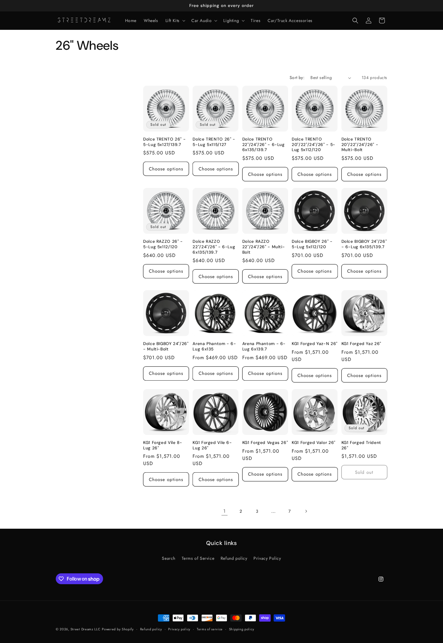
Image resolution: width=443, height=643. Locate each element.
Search (168, 558)
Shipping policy (241, 629)
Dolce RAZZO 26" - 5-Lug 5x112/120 (163, 244)
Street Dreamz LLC (86, 629)
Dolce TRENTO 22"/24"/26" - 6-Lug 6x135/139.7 (263, 144)
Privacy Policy (267, 558)
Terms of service (210, 629)
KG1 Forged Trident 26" (361, 445)
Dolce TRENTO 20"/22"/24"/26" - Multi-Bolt (360, 144)
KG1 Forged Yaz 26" (361, 343)
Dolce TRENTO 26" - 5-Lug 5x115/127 (214, 142)
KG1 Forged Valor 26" (313, 442)
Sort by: (297, 77)
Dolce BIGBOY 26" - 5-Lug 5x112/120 (312, 244)
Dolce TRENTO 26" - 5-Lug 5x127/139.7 (164, 142)
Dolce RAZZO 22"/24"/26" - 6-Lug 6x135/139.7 (214, 247)
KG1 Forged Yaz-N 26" (315, 343)
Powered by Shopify (118, 629)
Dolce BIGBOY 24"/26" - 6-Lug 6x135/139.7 (364, 244)
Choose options (166, 169)
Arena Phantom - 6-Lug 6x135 (214, 346)
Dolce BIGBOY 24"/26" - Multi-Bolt (166, 346)
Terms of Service (198, 558)
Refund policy (234, 558)
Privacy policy (179, 629)
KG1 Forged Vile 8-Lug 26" (162, 445)
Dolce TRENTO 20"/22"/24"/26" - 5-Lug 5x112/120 (313, 144)
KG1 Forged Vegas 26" (265, 442)
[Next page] (306, 511)
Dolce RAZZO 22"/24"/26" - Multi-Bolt (263, 247)
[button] (175, 20)
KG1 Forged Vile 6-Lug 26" (212, 445)
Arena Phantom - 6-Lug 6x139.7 (264, 346)
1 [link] (224, 511)
